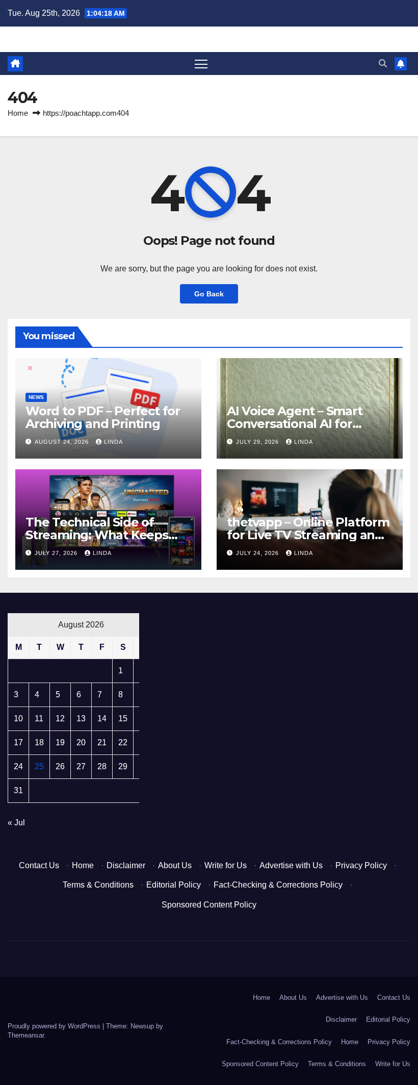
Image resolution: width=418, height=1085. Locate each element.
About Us (175, 865)
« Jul (16, 822)
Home (18, 113)
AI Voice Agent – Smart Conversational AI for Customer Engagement (297, 423)
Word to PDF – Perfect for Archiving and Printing (102, 417)
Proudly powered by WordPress (55, 1026)
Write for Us (225, 865)
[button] (383, 63)
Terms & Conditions (98, 884)
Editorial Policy (173, 884)
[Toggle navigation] (201, 63)
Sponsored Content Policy (209, 904)
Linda (113, 442)
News (36, 397)
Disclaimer (126, 865)
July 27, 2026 (57, 553)
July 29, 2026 (258, 442)
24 (18, 766)
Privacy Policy (361, 865)
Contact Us (39, 865)
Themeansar (26, 1035)
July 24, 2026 (258, 553)
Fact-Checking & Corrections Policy (278, 884)
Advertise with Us (291, 865)
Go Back (209, 294)
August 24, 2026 (63, 442)
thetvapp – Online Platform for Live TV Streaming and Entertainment (308, 535)
